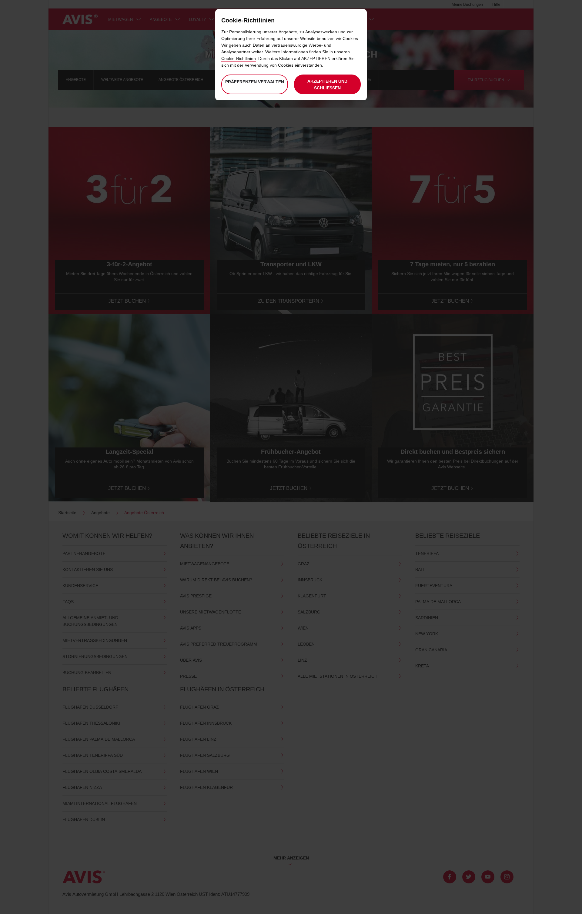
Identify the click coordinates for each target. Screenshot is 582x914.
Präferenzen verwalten (254, 82)
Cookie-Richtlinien (238, 58)
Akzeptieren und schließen (327, 84)
